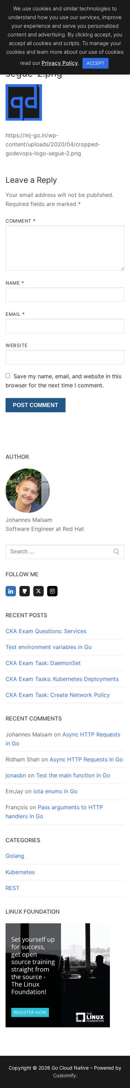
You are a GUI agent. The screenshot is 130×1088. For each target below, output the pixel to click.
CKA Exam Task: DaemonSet (43, 662)
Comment (21, 221)
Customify (64, 1075)
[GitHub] (24, 591)
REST (12, 887)
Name (15, 283)
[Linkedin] (11, 591)
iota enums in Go (55, 791)
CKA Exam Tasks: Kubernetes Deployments (62, 678)
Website (17, 345)
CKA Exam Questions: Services (46, 631)
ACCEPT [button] (95, 63)
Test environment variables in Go (49, 647)
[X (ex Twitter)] (38, 591)
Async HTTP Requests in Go (86, 759)
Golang (15, 855)
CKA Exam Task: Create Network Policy (58, 694)
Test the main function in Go (73, 775)
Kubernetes (20, 872)
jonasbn (16, 775)
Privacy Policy (60, 63)
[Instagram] (52, 591)
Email (15, 314)
